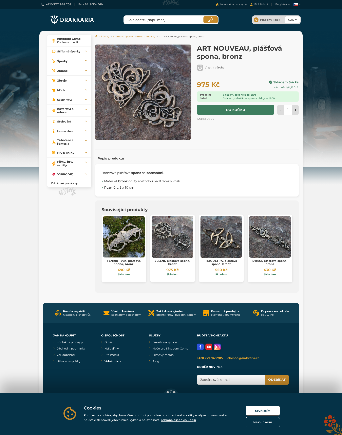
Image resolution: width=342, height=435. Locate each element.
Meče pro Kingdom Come (170, 348)
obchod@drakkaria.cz (243, 358)
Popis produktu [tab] (111, 158)
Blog (155, 361)
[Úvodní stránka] (96, 36)
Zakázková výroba (164, 342)
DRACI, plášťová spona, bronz (269, 262)
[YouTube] (208, 347)
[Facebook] (200, 347)
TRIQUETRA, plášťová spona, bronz (221, 262)
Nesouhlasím (262, 422)
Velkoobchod (66, 355)
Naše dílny (111, 348)
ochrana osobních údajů (178, 420)
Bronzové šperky (123, 36)
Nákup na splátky (68, 361)
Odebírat (277, 380)
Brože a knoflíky (145, 36)
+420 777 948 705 (58, 4)
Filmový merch (163, 355)
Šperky (105, 36)
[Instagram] (217, 347)
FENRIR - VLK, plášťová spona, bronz (124, 262)
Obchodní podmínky (71, 348)
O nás (108, 342)
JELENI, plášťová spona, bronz (172, 262)
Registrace (282, 4)
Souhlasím (262, 410)
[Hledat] (210, 19)
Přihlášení (261, 4)
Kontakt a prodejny (233, 4)
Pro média (111, 355)
